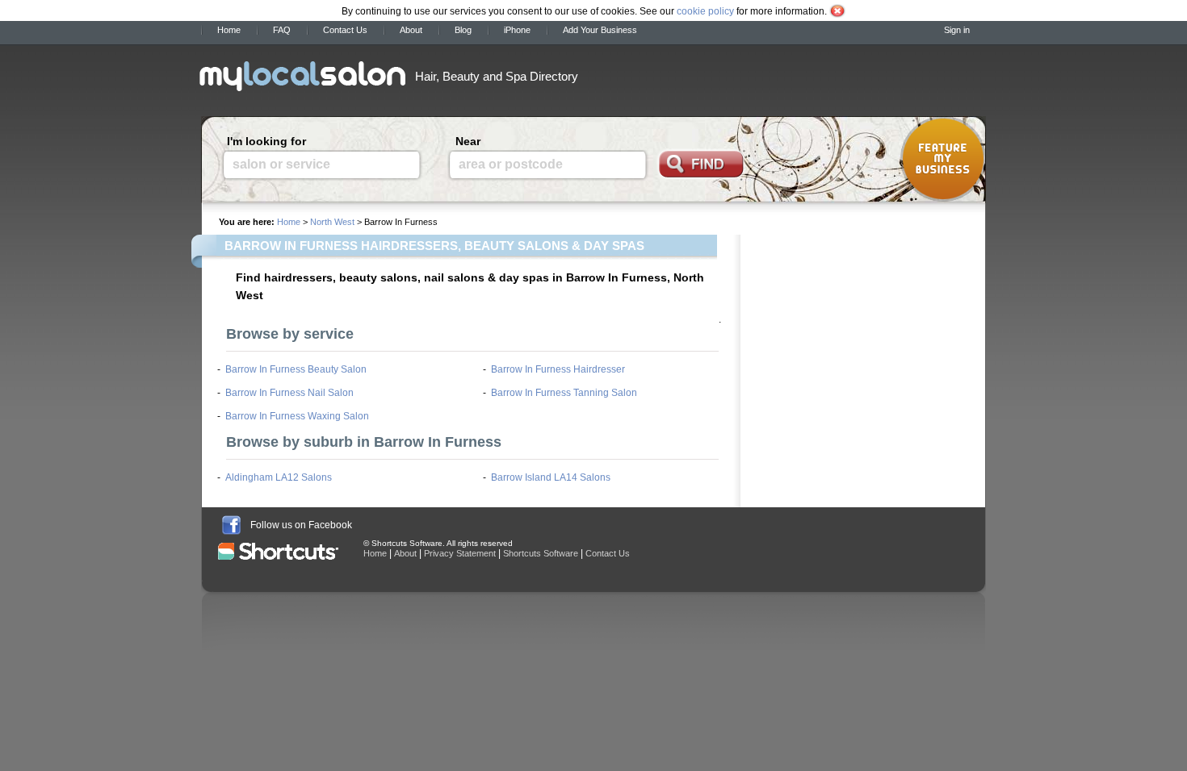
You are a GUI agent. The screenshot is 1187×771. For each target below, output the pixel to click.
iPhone (517, 30)
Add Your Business (600, 30)
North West (332, 222)
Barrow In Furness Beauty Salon (296, 369)
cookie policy (705, 11)
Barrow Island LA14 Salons (550, 477)
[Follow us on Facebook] (231, 525)
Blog (463, 30)
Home (229, 30)
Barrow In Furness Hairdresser (558, 369)
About (411, 30)
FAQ (282, 30)
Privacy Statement (460, 553)
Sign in (957, 30)
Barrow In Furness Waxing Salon (297, 416)
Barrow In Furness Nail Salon (289, 392)
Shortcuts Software (540, 553)
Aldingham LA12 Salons (278, 477)
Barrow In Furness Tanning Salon (564, 392)
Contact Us (345, 30)
